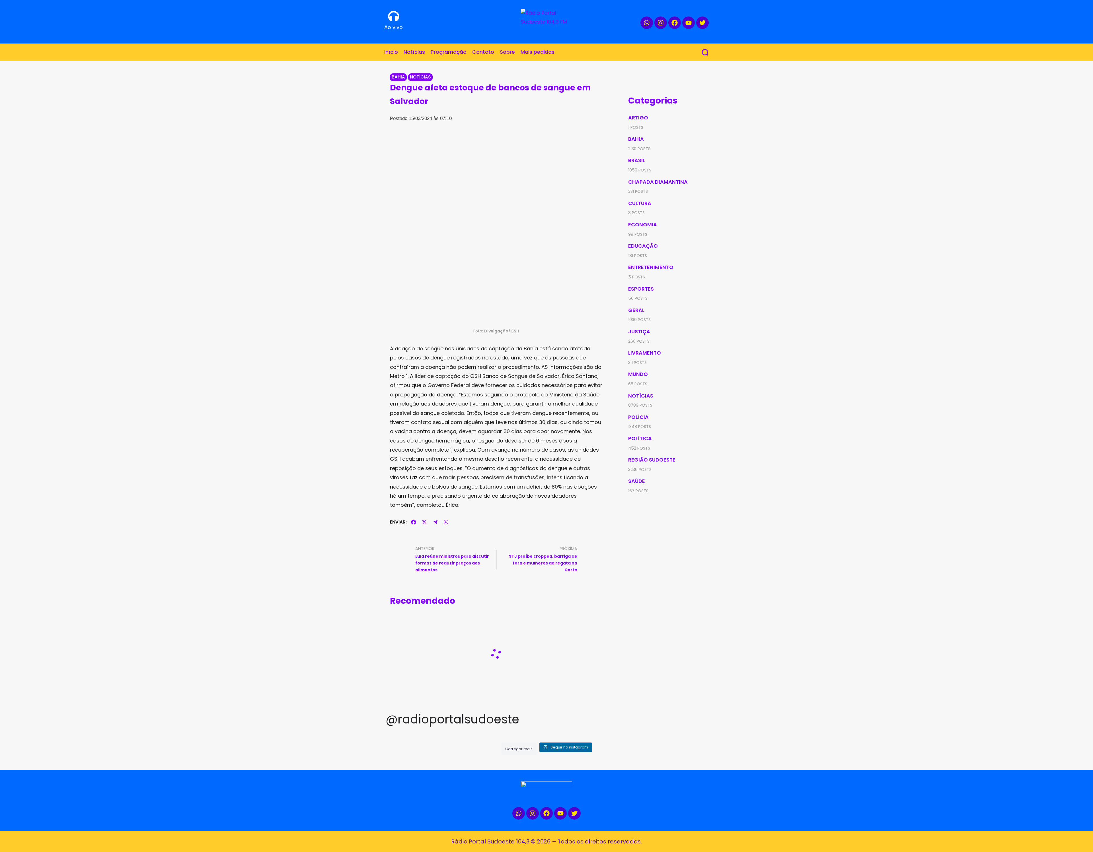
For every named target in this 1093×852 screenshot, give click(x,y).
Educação (643, 245)
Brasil (636, 160)
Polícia (638, 417)
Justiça (639, 331)
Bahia (398, 77)
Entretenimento (650, 267)
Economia (642, 224)
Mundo (638, 374)
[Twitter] (702, 22)
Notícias (420, 77)
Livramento (644, 352)
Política (640, 438)
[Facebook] (674, 22)
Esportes (641, 288)
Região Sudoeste (651, 459)
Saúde (636, 481)
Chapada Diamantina (658, 181)
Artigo (638, 117)
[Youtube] (688, 22)
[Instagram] (660, 22)
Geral (636, 310)
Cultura (639, 203)
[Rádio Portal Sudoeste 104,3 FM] (546, 19)
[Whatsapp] (646, 22)
